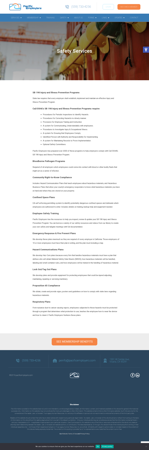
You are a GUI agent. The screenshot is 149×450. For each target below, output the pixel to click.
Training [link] (50, 17)
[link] (146, 50)
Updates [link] (118, 17)
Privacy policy (107, 446)
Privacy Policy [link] (85, 434)
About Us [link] (78, 17)
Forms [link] (91, 17)
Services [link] (15, 17)
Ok (98, 446)
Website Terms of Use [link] (69, 434)
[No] (146, 446)
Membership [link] (33, 17)
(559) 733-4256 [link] (81, 7)
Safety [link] (63, 17)
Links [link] (104, 17)
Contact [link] (134, 17)
